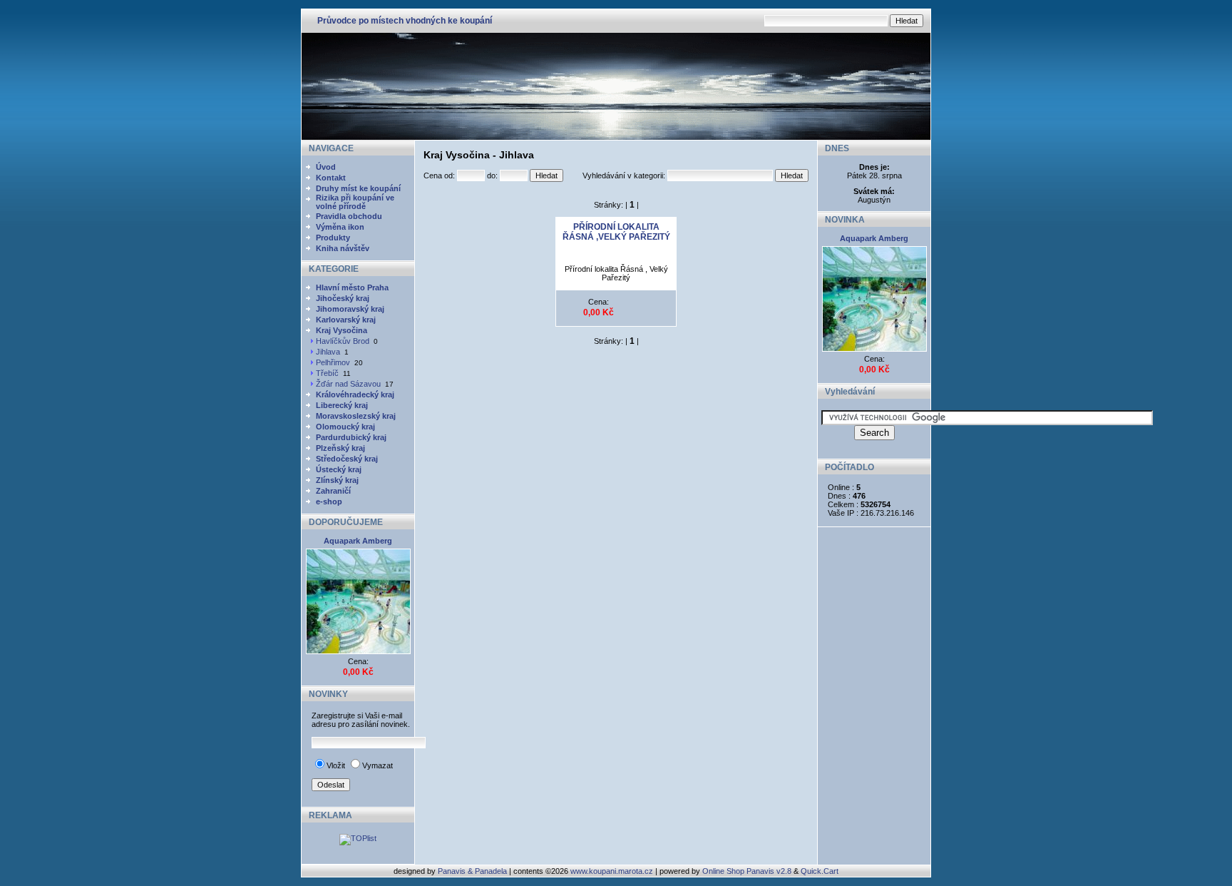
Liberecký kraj (342, 405)
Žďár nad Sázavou (348, 384)
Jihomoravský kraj (350, 309)
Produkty (333, 237)
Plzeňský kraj (340, 448)
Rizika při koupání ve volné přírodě (355, 201)
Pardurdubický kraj (351, 437)
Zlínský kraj (337, 480)
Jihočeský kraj (342, 298)
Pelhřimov (333, 362)
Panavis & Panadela (473, 871)
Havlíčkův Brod (342, 341)
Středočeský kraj (347, 458)
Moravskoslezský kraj (356, 416)
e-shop (329, 501)
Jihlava (328, 351)
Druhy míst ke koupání (358, 188)
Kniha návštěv (342, 248)
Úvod (326, 167)
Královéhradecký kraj (355, 394)
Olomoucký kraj (345, 426)
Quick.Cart (819, 871)
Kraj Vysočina (341, 330)
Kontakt (331, 177)
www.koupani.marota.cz (611, 871)
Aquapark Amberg (358, 540)
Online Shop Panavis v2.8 (746, 871)
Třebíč (327, 373)
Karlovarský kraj (346, 319)
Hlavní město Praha (352, 287)
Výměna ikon (340, 227)
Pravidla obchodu (349, 216)
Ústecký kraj (338, 469)
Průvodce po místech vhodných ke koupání (404, 21)
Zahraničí (333, 491)
